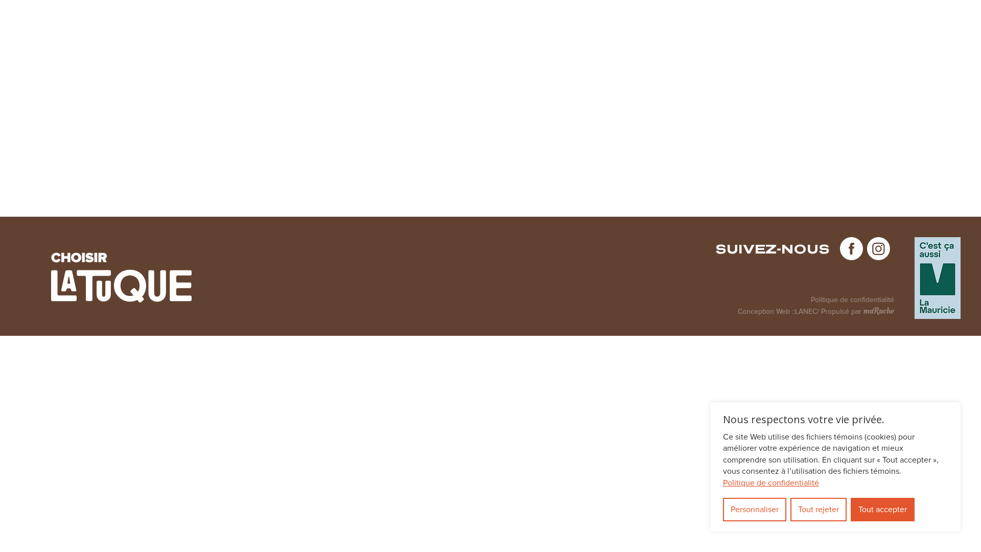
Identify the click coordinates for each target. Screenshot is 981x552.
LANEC (806, 311)
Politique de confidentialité (852, 300)
